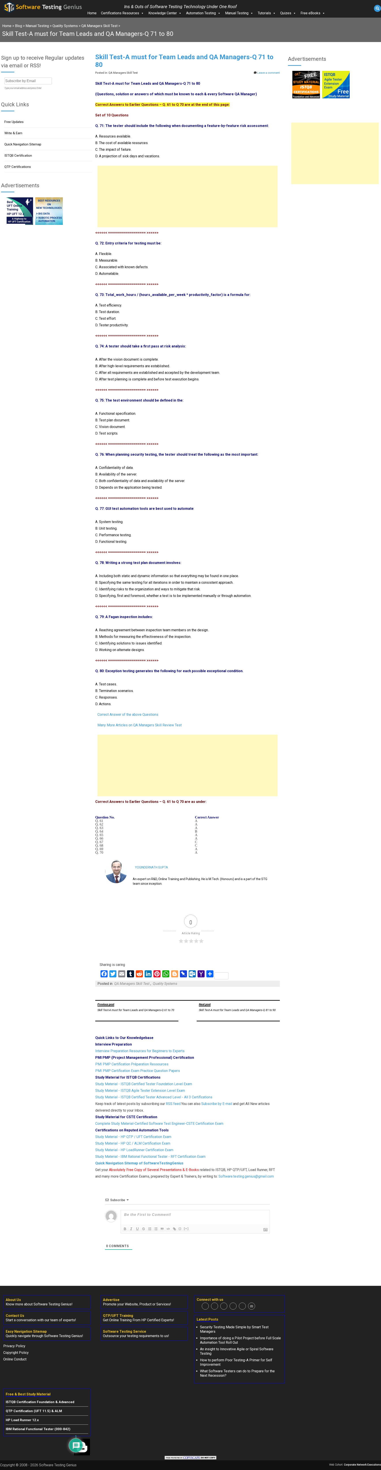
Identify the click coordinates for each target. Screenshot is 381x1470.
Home (92, 13)
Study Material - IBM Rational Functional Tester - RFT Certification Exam (150, 1156)
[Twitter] (214, 1306)
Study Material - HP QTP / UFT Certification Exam (133, 1137)
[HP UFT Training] (19, 224)
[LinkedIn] (233, 1306)
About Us (13, 1300)
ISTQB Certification (18, 156)
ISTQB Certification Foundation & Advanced (40, 1402)
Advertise (111, 1300)
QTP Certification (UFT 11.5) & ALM (34, 1411)
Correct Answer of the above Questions (127, 714)
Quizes (285, 13)
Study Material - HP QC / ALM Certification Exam (132, 1143)
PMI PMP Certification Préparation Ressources (131, 1064)
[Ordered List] (150, 1228)
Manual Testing (236, 13)
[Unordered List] (156, 1228)
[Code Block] (168, 1228)
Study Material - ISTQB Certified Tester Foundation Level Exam (143, 1084)
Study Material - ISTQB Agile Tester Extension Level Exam (140, 1090)
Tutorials (264, 13)
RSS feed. (173, 1104)
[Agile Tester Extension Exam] (336, 97)
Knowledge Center (162, 13)
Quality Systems (165, 984)
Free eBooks (310, 13)
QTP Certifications (17, 167)
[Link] (174, 1228)
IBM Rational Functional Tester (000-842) (38, 1429)
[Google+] (223, 1306)
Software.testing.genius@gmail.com (246, 1176)
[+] (186, 1228)
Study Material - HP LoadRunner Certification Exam (134, 1150)
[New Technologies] (49, 224)
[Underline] (137, 1228)
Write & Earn (13, 133)
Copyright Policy (16, 1353)
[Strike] (143, 1228)
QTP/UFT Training (118, 1316)
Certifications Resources (120, 13)
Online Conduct (14, 1359)
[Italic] (131, 1228)
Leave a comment (268, 72)
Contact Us (15, 1316)
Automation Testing (201, 13)
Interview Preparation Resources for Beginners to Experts (140, 1051)
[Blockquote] (162, 1228)
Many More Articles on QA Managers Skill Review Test (139, 725)
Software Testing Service (124, 1331)
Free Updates (14, 122)
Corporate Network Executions (362, 1464)
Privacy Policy (14, 1346)
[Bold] (125, 1228)
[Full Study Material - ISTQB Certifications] (306, 97)
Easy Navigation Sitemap (26, 1331)
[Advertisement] (187, 196)
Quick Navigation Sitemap (22, 144)
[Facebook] (205, 1306)
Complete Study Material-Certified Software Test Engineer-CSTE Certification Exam (159, 1123)
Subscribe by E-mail (216, 1104)
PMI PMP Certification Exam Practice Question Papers (137, 1071)
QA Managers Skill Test (131, 984)
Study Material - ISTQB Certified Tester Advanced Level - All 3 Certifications (153, 1097)
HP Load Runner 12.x (22, 1420)
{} (180, 1228)
